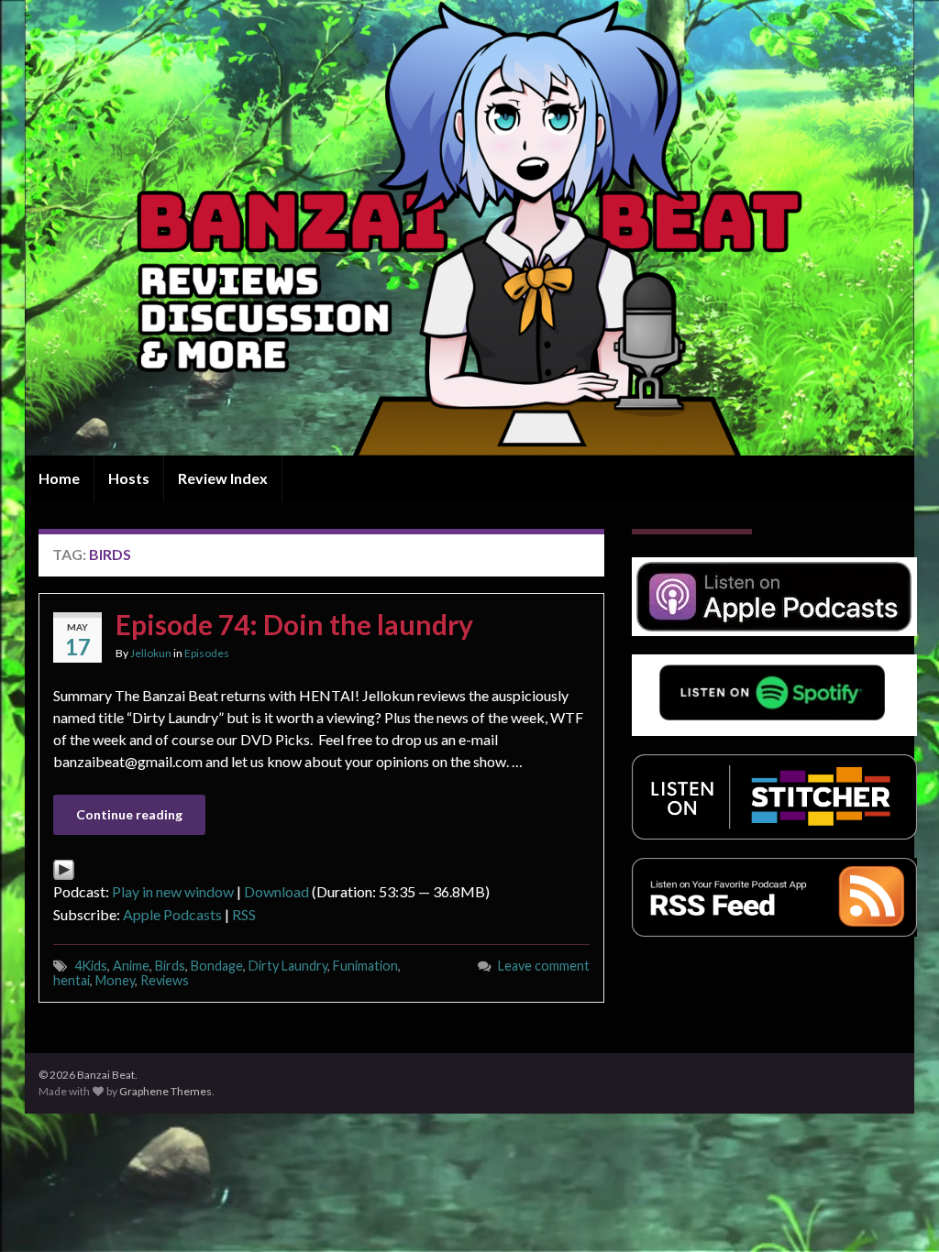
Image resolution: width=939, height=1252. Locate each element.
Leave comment (544, 965)
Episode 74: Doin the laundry (294, 624)
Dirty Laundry (288, 965)
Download (276, 891)
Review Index (223, 478)
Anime (131, 965)
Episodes (206, 653)
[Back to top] (898, 1211)
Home (59, 478)
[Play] (63, 867)
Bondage (217, 965)
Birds (170, 965)
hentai (71, 980)
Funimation (365, 965)
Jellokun (150, 653)
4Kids (90, 965)
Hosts (128, 478)
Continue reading (129, 814)
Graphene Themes (165, 1091)
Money (115, 980)
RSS (244, 914)
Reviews (164, 980)
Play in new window (173, 891)
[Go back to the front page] (469, 228)
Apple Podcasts (172, 914)
